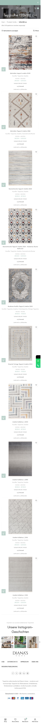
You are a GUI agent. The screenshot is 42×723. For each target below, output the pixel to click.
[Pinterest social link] (20, 673)
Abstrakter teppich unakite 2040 (20, 73)
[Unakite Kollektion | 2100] (20, 516)
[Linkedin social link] (23, 673)
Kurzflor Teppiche (17, 76)
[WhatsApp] (38, 361)
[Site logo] (20, 8)
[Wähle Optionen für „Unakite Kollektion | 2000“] (4, 418)
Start (3, 22)
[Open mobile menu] (3, 8)
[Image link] (20, 654)
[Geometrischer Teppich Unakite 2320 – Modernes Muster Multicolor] (20, 226)
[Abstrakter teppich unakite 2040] (20, 52)
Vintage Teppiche (33, 309)
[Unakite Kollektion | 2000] (20, 401)
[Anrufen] (38, 365)
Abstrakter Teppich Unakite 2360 (20, 131)
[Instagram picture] (7, 642)
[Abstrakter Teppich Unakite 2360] (20, 110)
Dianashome (9, 693)
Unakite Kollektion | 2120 (20, 595)
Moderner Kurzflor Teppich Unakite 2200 (20, 306)
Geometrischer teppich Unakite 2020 (20, 189)
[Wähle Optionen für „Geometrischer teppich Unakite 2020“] (4, 185)
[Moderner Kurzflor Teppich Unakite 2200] (20, 285)
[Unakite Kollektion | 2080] (20, 459)
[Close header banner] (37, 2)
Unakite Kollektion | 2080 (20, 480)
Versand (21, 86)
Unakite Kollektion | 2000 (20, 422)
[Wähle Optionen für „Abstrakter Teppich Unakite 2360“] (4, 127)
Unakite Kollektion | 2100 (20, 537)
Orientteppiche (23, 309)
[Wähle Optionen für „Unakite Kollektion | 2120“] (4, 591)
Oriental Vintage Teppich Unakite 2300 (20, 364)
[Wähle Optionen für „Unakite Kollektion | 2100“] (4, 533)
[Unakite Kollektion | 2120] (20, 574)
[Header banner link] (20, 2)
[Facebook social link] (12, 673)
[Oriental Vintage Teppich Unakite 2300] (20, 343)
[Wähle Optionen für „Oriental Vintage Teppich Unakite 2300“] (4, 360)
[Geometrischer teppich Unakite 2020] (20, 168)
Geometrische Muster (28, 134)
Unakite (26, 76)
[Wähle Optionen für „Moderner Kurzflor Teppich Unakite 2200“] (4, 302)
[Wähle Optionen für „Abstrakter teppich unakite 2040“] (4, 69)
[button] (40, 642)
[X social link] (16, 673)
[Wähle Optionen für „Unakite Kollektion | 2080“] (4, 476)
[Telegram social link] (27, 673)
